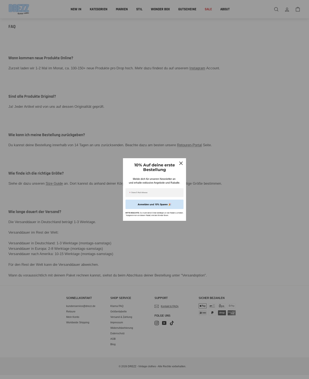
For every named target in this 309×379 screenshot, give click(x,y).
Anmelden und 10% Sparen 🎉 (154, 204)
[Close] (181, 163)
